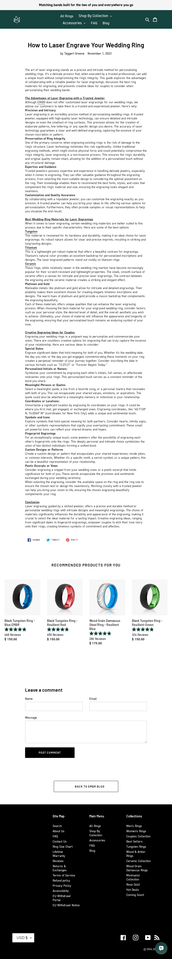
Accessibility (61, 891)
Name (29, 698)
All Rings (95, 826)
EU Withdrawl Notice (66, 905)
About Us (58, 831)
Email (93, 698)
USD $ (22, 938)
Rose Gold (133, 884)
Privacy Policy (62, 885)
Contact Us (60, 841)
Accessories (97, 840)
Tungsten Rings (136, 846)
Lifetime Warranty (59, 854)
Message (31, 717)
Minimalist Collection (133, 877)
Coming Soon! (135, 895)
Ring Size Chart (63, 846)
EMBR (41, 102)
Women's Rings (136, 831)
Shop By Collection (95, 833)
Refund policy (61, 880)
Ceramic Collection (138, 861)
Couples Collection (138, 836)
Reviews (58, 861)
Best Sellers (134, 841)
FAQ (55, 836)
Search (57, 826)
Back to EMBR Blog (89, 786)
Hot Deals (132, 889)
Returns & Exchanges (60, 868)
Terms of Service (64, 875)
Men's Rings (134, 826)
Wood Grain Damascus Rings (137, 868)
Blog (92, 850)
